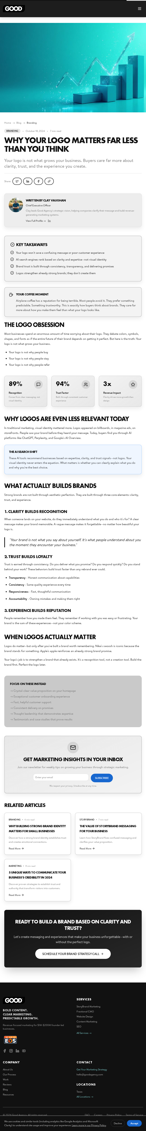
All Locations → (85, 1096)
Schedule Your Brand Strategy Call (70, 954)
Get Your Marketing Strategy (92, 1069)
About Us (8, 1069)
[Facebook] (4, 1051)
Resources (8, 1094)
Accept (134, 1123)
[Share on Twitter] (17, 181)
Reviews (7, 1084)
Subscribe (102, 778)
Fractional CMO (85, 1011)
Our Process (9, 1074)
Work (6, 1079)
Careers (98, 1115)
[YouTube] (24, 1051)
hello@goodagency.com (90, 1074)
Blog (18, 123)
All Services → (84, 1033)
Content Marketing (87, 1021)
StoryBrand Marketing (88, 1006)
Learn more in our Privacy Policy (89, 1125)
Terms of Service (134, 1115)
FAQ (87, 1115)
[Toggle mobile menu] (139, 8)
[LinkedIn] (17, 1051)
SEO (79, 1026)
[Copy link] (49, 181)
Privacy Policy (114, 1115)
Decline (118, 1123)
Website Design (85, 1016)
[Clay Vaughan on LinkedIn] (49, 220)
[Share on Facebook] (38, 181)
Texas (79, 1091)
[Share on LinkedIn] (27, 181)
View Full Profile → (36, 221)
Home (7, 123)
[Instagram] (11, 1051)
